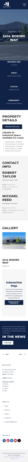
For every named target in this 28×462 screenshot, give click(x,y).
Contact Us (8, 418)
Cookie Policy (18, 456)
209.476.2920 (11, 184)
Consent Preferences (11, 422)
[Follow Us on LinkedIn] (12, 440)
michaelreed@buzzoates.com (16, 210)
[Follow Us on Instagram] (8, 440)
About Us (7, 410)
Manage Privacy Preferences (14, 302)
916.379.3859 (11, 208)
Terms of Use (14, 458)
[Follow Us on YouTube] (15, 440)
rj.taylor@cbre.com (12, 187)
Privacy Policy (8, 456)
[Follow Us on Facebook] (4, 440)
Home (6, 406)
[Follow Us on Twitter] (19, 440)
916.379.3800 (9, 374)
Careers (7, 414)
